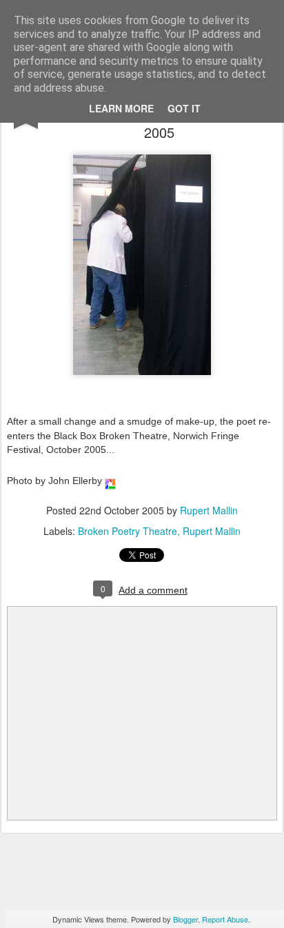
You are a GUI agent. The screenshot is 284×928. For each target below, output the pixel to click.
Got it (184, 108)
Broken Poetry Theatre (127, 531)
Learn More (121, 108)
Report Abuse (225, 919)
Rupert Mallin (209, 510)
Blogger (185, 919)
